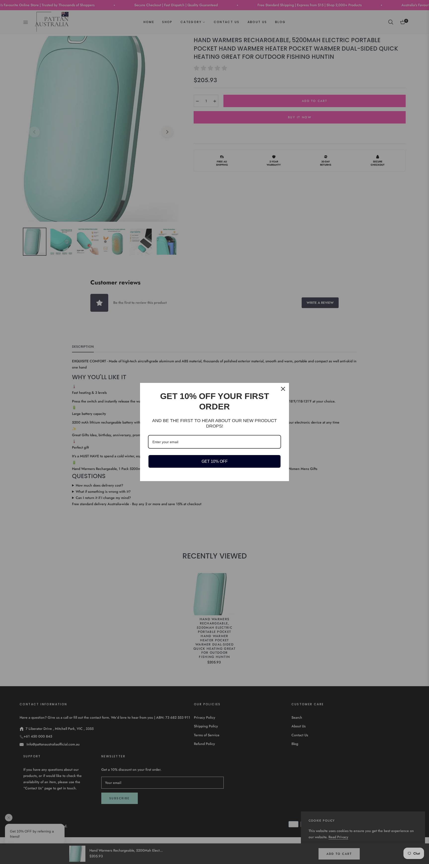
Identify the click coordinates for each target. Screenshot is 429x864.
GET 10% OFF (215, 461)
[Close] (283, 389)
